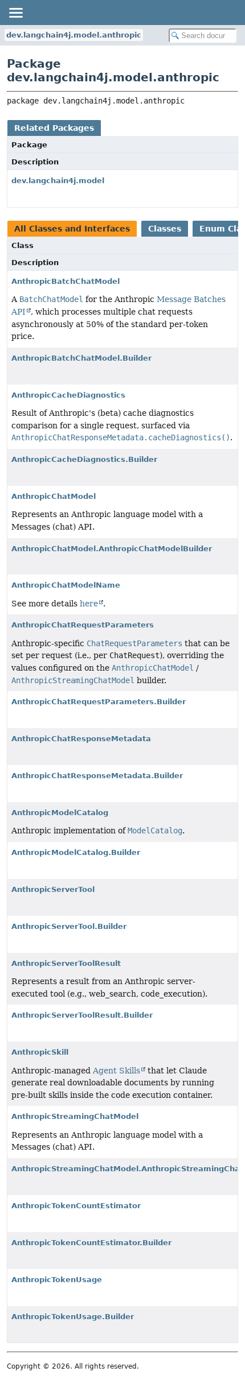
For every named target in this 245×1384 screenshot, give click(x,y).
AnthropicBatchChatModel (65, 281)
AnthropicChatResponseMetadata (81, 738)
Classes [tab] (164, 228)
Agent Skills (116, 1070)
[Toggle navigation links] (15, 12)
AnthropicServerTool (53, 889)
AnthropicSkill (39, 1052)
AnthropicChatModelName (65, 585)
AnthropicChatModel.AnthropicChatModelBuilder (111, 548)
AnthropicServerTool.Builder (68, 926)
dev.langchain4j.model (57, 180)
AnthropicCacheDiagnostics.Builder (84, 459)
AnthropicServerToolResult (66, 963)
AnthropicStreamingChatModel (74, 1116)
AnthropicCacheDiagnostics (68, 395)
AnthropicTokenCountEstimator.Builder (91, 1242)
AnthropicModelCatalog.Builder (75, 852)
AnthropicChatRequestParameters (82, 625)
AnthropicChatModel (53, 496)
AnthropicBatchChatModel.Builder (81, 358)
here (89, 603)
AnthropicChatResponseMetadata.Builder (97, 775)
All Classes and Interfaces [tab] (72, 228)
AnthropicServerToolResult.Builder (82, 1015)
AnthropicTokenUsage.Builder (72, 1316)
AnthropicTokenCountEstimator (76, 1205)
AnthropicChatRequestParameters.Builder (98, 701)
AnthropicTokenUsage (56, 1279)
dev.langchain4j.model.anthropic (73, 35)
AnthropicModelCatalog (59, 812)
